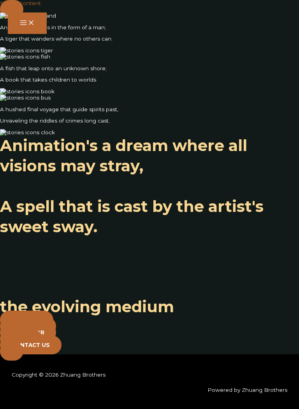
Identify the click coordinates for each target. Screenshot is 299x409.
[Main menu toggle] (27, 23)
